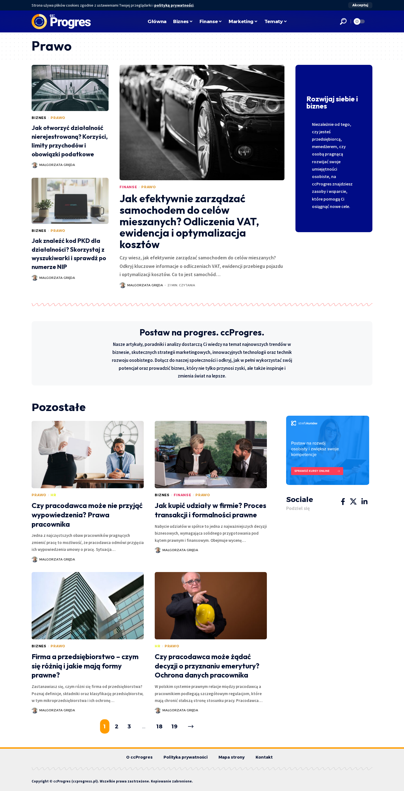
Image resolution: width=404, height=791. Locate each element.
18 (160, 726)
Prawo (58, 118)
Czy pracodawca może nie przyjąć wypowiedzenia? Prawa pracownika (87, 515)
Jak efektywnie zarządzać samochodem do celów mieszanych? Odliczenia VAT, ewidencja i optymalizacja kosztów (189, 221)
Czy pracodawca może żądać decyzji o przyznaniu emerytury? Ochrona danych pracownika (207, 666)
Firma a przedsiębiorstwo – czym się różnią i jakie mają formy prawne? (85, 666)
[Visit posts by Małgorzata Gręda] (35, 165)
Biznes (39, 118)
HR (53, 495)
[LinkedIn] (364, 502)
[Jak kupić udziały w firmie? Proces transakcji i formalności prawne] (211, 454)
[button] (360, 5)
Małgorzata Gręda (57, 165)
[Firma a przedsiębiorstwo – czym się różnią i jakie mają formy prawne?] (88, 605)
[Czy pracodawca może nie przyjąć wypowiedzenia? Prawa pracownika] (88, 454)
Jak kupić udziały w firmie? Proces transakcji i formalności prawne (210, 510)
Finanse (128, 187)
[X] (353, 502)
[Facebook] (343, 502)
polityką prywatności (173, 5)
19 (175, 726)
